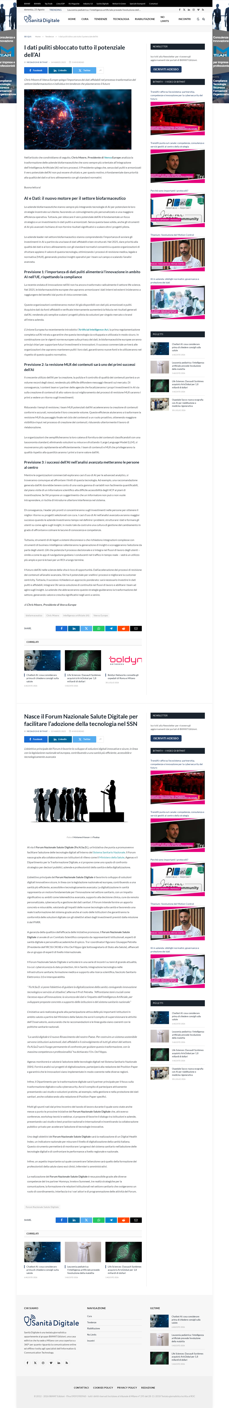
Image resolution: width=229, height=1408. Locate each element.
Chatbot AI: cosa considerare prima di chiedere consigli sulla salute (42, 678)
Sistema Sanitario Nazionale (109, 852)
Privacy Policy (127, 1387)
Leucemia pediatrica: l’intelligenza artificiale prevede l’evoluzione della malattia (105, 9)
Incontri (185, 18)
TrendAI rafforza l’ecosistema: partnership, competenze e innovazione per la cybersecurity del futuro (177, 95)
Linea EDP (60, 4)
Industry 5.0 (88, 4)
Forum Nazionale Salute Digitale (42, 1207)
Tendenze (100, 18)
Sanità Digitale (103, 4)
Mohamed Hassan (81, 837)
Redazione (148, 1387)
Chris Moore (52, 615)
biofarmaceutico (34, 615)
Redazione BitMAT (37, 62)
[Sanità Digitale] (41, 19)
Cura (85, 18)
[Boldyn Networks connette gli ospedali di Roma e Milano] (123, 660)
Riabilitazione (145, 18)
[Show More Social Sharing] (100, 70)
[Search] (203, 19)
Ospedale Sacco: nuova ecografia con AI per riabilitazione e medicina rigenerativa (187, 402)
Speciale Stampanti (137, 4)
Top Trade (48, 4)
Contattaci (153, 4)
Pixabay (95, 837)
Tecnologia (121, 18)
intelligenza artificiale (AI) (76, 615)
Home (72, 18)
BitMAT (27, 4)
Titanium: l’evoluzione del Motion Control (172, 234)
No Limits (165, 18)
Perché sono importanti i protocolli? (169, 190)
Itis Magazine (74, 4)
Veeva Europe (101, 615)
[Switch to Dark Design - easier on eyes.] (198, 19)
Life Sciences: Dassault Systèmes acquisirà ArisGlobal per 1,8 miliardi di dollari (84, 678)
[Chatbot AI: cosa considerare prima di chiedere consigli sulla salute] (42, 660)
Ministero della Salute (111, 857)
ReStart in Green (119, 4)
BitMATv (37, 4)
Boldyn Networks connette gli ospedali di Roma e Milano (123, 677)
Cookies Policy (103, 1387)
